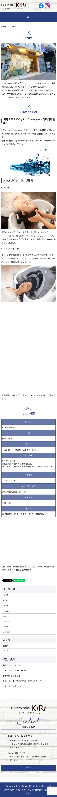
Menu (5, 605)
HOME (3, 26)
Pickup (6, 611)
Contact (6, 621)
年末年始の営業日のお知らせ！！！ (18, 670)
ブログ (6, 651)
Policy (5, 626)
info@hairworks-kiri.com (14, 491)
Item (5, 616)
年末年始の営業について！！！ (16, 686)
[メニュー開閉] (52, 6)
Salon (5, 600)
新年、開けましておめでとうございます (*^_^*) (24, 681)
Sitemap (7, 631)
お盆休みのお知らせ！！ (13, 665)
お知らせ (7, 646)
